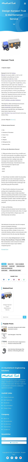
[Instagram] (16, 458)
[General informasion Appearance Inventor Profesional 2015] (4, 346)
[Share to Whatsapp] (24, 280)
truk (13, 80)
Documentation (8, 405)
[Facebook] (7, 458)
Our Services (7, 424)
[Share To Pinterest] (19, 280)
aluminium (7, 113)
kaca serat (12, 113)
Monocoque (8, 105)
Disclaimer (6, 402)
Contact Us (7, 429)
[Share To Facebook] (3, 280)
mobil (10, 79)
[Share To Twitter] (8, 280)
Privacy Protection (9, 397)
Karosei (11, 266)
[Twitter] (12, 458)
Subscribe (15, 442)
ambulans (7, 100)
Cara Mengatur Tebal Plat (14, 334)
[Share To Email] (13, 280)
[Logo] (14, 376)
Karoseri (13, 119)
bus (6, 80)
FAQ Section (7, 426)
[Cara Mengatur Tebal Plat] (4, 338)
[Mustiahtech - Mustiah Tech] (8, 3)
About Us (6, 418)
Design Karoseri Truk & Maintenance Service (7, 307)
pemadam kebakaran (15, 100)
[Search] (24, 317)
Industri (19, 84)
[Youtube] (20, 458)
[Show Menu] (25, 3)
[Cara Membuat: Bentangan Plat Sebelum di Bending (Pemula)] (4, 353)
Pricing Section (8, 421)
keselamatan (8, 107)
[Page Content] (14, 24)
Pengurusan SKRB (15, 270)
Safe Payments (8, 400)
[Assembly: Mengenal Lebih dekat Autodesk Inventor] (4, 331)
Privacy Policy (7, 408)
